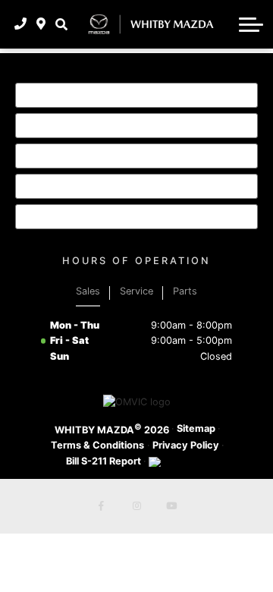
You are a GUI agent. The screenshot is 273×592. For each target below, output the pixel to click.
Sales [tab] (88, 291)
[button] (61, 24)
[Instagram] (136, 506)
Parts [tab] (185, 291)
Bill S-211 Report (103, 461)
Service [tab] (136, 291)
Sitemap (196, 428)
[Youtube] (171, 506)
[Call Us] (21, 24)
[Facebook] (101, 506)
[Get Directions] (41, 24)
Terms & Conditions (97, 445)
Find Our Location (92, 186)
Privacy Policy (185, 445)
